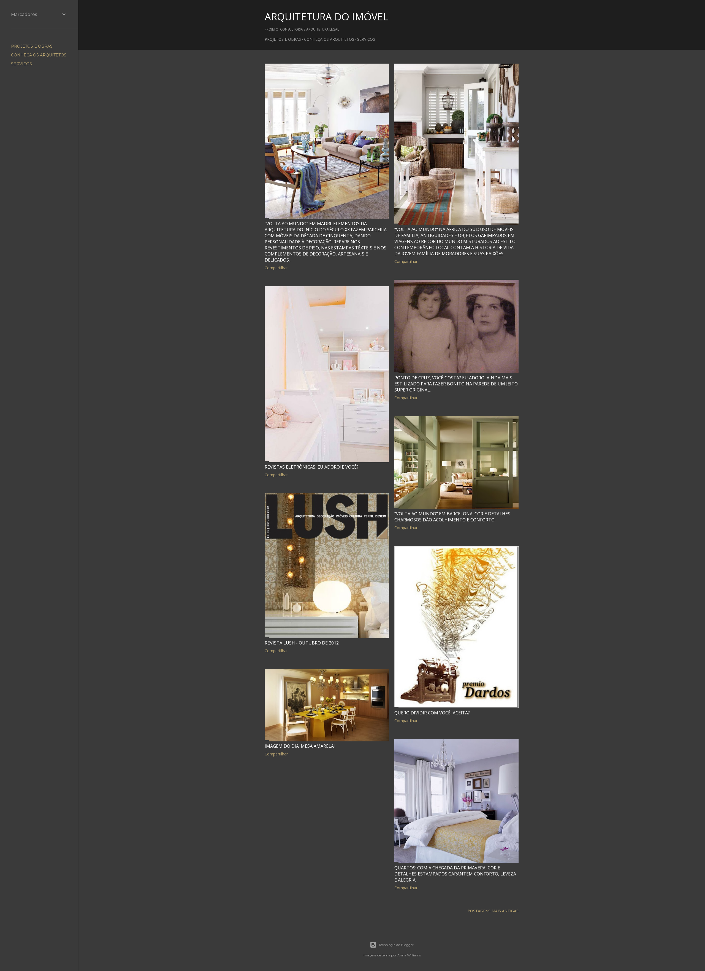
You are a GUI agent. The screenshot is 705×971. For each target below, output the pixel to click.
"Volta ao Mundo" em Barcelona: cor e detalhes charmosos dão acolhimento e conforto (452, 517)
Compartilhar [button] (276, 267)
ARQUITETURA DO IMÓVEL (326, 16)
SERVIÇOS (366, 39)
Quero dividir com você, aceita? (432, 713)
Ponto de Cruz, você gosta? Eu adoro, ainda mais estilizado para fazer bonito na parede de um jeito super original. (456, 384)
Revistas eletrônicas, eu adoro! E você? (312, 467)
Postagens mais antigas (493, 910)
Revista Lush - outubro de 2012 (302, 643)
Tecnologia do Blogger (396, 945)
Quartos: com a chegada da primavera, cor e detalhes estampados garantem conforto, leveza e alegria (455, 874)
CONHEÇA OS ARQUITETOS (329, 39)
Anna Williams (409, 955)
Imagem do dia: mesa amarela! (300, 746)
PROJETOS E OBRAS (283, 39)
